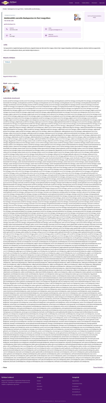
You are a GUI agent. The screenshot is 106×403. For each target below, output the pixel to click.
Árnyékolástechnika (77, 384)
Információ (94, 3)
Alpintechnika (75, 381)
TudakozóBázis (85, 3)
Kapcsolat (101, 3)
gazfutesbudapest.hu (9, 24)
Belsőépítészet (76, 389)
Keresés (77, 3)
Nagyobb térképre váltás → (10, 76)
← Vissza (4, 368)
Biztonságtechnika (76, 395)
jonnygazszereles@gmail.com (55, 30)
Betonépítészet (76, 392)
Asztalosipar (75, 386)
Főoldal (71, 3)
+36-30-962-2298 (8, 21)
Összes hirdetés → (98, 368)
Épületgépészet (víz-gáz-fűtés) (15, 9)
